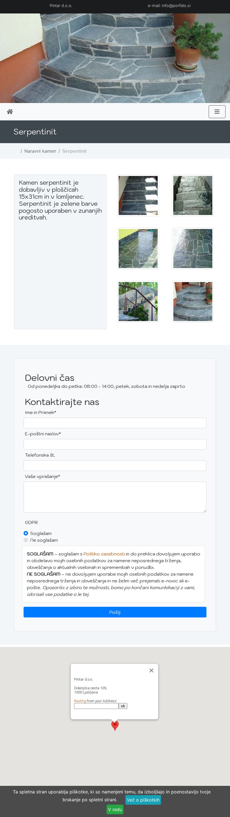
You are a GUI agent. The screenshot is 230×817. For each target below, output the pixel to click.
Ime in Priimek (42, 412)
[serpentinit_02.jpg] (138, 196)
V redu (115, 809)
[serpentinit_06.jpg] (138, 302)
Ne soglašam (44, 540)
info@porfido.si (176, 5)
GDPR (31, 522)
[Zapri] (151, 670)
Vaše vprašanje (42, 476)
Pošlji (115, 612)
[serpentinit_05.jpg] (138, 249)
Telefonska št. (40, 455)
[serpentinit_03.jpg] (193, 196)
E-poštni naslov (43, 433)
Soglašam (41, 533)
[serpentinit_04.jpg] (193, 249)
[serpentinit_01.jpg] (193, 302)
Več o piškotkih (143, 800)
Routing (80, 701)
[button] (115, 725)
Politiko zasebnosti (104, 554)
